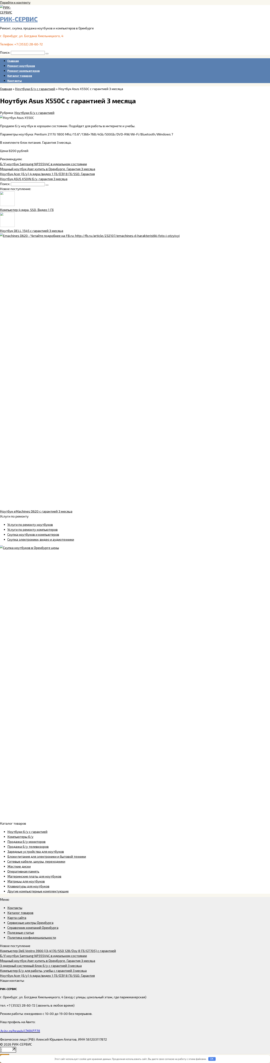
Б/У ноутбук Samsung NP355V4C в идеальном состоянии (43, 164)
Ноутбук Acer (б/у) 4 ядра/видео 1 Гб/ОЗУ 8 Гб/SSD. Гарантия (47, 174)
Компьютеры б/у (20, 837)
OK (212, 1058)
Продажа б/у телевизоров (28, 846)
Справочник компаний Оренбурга (32, 928)
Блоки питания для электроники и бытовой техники (46, 856)
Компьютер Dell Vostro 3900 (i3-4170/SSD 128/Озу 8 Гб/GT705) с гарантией (58, 951)
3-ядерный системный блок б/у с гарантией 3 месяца (41, 966)
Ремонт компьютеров (23, 70)
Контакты (14, 80)
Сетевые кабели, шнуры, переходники (36, 861)
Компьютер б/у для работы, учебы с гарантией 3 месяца (43, 971)
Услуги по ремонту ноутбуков (30, 524)
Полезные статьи (20, 932)
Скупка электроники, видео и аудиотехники (40, 539)
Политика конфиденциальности (31, 937)
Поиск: (5, 52)
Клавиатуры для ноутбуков (28, 886)
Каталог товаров (19, 75)
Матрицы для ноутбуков (26, 881)
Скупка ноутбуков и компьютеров (33, 534)
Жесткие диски (19, 866)
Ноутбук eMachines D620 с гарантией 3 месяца (36, 511)
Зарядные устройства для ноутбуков (35, 851)
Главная (13, 60)
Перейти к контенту (15, 2)
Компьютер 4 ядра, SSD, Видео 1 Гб (27, 210)
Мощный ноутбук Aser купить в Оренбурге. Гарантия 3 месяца (47, 169)
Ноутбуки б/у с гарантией (34, 113)
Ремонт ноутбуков (21, 65)
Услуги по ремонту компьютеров (32, 529)
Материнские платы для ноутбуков (34, 876)
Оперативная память (23, 871)
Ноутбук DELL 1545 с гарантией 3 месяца (31, 231)
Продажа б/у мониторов (26, 842)
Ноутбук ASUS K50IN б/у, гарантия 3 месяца (33, 179)
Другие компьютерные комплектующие (38, 891)
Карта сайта (16, 918)
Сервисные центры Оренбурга (30, 923)
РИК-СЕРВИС (19, 19)
